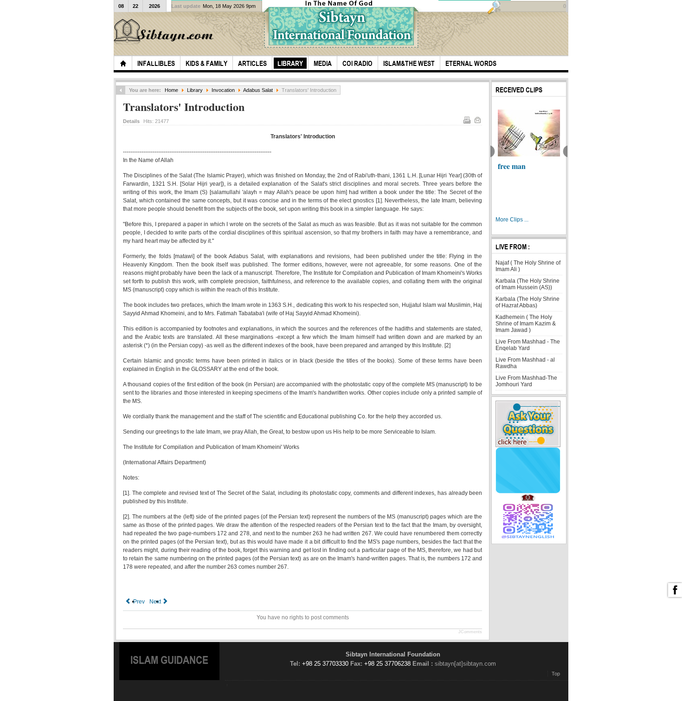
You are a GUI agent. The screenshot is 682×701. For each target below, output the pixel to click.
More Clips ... (511, 219)
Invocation (223, 90)
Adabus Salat (258, 90)
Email (477, 119)
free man (512, 166)
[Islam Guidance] (165, 32)
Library (195, 90)
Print (466, 119)
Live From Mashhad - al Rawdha (525, 363)
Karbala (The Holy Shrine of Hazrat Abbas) (527, 302)
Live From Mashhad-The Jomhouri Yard (526, 381)
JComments (470, 632)
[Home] (122, 63)
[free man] (529, 133)
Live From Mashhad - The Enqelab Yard (527, 344)
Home (171, 90)
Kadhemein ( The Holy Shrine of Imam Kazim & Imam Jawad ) (525, 323)
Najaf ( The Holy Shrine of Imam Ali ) (527, 266)
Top (556, 673)
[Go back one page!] (120, 90)
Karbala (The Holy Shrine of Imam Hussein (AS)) (527, 284)
